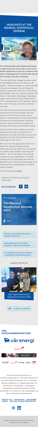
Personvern (31, 399)
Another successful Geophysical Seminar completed (17, 235)
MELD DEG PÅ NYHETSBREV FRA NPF (23, 401)
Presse (5, 401)
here (20, 171)
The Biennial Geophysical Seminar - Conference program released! (18, 254)
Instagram (25, 408)
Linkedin (19, 408)
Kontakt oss (7, 399)
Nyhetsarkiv (19, 399)
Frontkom (25, 422)
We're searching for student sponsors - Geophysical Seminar (17, 244)
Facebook (13, 408)
